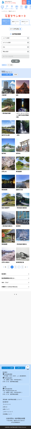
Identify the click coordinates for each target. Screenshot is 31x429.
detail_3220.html (22, 201)
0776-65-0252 (8, 374)
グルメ (26, 8)
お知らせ (5, 406)
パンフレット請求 (8, 367)
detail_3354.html (8, 165)
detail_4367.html (22, 165)
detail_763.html (8, 255)
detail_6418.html (22, 88)
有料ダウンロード (25, 22)
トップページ (4, 11)
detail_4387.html (8, 237)
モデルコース (7, 8)
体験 (16, 8)
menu (29, 3)
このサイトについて (8, 411)
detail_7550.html (22, 219)
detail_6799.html (8, 201)
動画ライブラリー (15, 22)
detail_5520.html (8, 183)
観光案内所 (5, 402)
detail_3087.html (8, 146)
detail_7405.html (22, 146)
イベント (21, 8)
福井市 (3, 64)
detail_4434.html (8, 219)
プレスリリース (7, 404)
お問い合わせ (20, 367)
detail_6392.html (22, 128)
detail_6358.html (22, 183)
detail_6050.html (8, 128)
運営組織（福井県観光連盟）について (12, 399)
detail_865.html (8, 108)
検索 (16, 61)
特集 (2, 8)
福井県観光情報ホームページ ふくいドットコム (9, 2)
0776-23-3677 (8, 377)
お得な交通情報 (24, 2)
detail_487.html (22, 237)
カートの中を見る (14, 29)
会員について (6, 409)
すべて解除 (10, 64)
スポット (12, 8)
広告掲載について (7, 414)
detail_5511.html (22, 108)
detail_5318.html (8, 88)
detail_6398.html (22, 255)
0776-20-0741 (8, 388)
